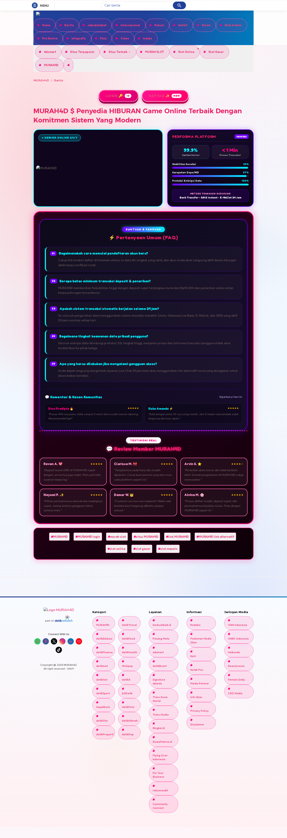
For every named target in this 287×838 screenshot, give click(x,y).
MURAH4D (51, 65)
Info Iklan (196, 697)
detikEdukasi (103, 638)
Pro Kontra (49, 38)
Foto (103, 38)
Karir (193, 656)
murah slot (118, 536)
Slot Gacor (216, 52)
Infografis (79, 38)
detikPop (128, 734)
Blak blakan (233, 25)
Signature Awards (159, 681)
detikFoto (128, 707)
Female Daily (236, 679)
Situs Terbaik (118, 52)
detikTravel (129, 625)
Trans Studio (161, 714)
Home (46, 25)
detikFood (128, 638)
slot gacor (142, 549)
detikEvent (160, 666)
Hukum (159, 25)
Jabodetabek (97, 25)
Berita (69, 25)
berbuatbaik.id (162, 625)
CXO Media (235, 693)
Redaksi (195, 625)
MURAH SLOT (154, 52)
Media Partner (199, 683)
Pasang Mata (161, 638)
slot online (117, 549)
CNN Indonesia (237, 625)
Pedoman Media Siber (200, 640)
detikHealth (129, 652)
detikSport (103, 693)
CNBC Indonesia (238, 638)
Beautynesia (236, 666)
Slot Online (186, 52)
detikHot (101, 679)
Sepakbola (103, 707)
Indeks (147, 38)
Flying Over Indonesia (160, 757)
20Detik (127, 693)
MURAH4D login (89, 536)
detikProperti (103, 734)
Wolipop (127, 666)
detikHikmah (129, 720)
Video (125, 38)
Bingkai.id (159, 728)
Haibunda (234, 652)
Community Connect (160, 806)
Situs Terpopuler (82, 52)
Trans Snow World (160, 699)
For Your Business (158, 774)
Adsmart (50, 52)
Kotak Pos (196, 669)
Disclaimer (197, 724)
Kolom (206, 25)
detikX (183, 25)
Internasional (130, 25)
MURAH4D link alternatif (216, 536)
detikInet (102, 666)
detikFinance (103, 652)
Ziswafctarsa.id (162, 741)
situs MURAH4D (147, 536)
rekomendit (160, 790)
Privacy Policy (199, 710)
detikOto (102, 720)
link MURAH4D (178, 536)
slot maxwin (169, 549)
